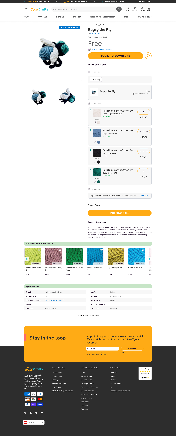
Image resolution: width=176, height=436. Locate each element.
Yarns (83, 372)
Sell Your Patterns (116, 383)
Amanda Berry (95, 33)
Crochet (77, 17)
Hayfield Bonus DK (135, 268)
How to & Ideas (144, 17)
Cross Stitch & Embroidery (102, 17)
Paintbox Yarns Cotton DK (32, 269)
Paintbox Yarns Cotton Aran (95, 269)
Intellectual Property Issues (62, 391)
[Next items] (149, 259)
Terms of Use (57, 372)
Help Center (56, 387)
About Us (113, 372)
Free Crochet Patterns (89, 394)
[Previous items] (26, 259)
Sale (126, 17)
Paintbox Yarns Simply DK (53, 269)
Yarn (26, 17)
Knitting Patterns (87, 383)
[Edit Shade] (97, 122)
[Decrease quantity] (140, 111)
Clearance (84, 405)
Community (85, 409)
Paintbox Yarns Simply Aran (74, 269)
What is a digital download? (101, 49)
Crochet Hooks (86, 380)
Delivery (55, 380)
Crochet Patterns (87, 391)
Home (90, 25)
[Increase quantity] (147, 111)
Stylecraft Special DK (116, 268)
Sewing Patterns (87, 398)
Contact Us (114, 376)
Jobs (111, 387)
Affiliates (113, 380)
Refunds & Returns (59, 383)
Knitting (60, 17)
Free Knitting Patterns (89, 387)
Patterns (42, 17)
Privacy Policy (104, 354)
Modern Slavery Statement (120, 391)
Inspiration (85, 402)
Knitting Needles (87, 376)
